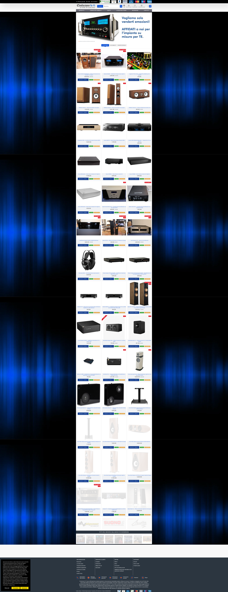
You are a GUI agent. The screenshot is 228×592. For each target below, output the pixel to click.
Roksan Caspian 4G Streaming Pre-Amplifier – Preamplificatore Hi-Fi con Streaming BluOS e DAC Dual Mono (139, 274)
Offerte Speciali (122, 45)
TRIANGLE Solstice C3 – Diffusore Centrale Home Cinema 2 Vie (139, 107)
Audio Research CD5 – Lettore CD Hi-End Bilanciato (139, 240)
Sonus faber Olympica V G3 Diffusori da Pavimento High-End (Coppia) (89, 476)
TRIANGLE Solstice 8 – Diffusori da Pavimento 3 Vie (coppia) (114, 107)
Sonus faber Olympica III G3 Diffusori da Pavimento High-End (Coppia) (114, 476)
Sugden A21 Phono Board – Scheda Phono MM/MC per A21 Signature (139, 74)
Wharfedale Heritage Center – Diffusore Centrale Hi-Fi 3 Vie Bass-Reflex (114, 341)
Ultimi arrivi (105, 45)
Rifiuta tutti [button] (7, 587)
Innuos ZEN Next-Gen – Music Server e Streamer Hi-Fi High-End (89, 206)
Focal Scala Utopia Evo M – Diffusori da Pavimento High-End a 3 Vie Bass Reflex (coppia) (139, 375)
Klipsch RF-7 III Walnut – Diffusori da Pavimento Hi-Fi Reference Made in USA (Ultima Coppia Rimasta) (139, 307)
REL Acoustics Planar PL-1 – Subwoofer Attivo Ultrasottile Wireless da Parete (114, 408)
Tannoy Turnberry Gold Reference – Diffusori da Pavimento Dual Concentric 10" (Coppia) (89, 74)
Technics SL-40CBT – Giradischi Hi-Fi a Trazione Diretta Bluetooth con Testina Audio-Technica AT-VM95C (89, 375)
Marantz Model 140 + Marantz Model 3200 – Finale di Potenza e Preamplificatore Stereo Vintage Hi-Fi (89, 509)
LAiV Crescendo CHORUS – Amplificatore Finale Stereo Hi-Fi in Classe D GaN (89, 341)
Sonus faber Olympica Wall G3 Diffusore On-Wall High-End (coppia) (114, 441)
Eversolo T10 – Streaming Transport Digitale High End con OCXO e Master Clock (114, 509)
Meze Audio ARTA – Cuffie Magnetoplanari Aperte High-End (89, 273)
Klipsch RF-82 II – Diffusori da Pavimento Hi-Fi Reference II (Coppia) (114, 240)
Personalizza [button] (15, 587)
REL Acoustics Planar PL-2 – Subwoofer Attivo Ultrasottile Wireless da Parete (88, 408)
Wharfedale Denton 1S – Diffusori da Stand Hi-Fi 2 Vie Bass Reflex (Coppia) (139, 341)
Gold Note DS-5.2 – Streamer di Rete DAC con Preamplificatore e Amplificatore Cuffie (114, 375)
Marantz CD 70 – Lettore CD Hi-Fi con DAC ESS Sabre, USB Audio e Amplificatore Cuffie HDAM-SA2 (88, 307)
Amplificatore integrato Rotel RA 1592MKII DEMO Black (89, 240)
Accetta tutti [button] (24, 587)
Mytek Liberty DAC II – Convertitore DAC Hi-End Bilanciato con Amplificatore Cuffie (139, 207)
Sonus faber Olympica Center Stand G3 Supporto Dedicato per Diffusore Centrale (139, 408)
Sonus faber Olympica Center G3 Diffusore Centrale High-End (139, 441)
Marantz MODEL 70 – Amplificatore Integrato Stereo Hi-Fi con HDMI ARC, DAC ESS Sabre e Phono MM (114, 307)
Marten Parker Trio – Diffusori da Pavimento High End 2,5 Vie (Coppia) (139, 508)
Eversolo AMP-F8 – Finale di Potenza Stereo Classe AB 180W (114, 140)
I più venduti (113, 45)
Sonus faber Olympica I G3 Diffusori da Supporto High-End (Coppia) (139, 475)
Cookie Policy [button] (12, 584)
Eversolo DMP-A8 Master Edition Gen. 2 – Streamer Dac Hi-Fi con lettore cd (140, 141)
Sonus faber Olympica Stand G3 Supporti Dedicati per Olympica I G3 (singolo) (89, 442)
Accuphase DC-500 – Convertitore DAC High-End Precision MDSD (89, 140)
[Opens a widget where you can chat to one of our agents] (4, 589)
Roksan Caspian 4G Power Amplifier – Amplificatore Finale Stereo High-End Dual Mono (114, 274)
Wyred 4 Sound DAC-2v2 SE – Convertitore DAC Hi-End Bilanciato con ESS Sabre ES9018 (114, 207)
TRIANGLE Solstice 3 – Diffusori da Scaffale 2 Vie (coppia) (89, 107)
